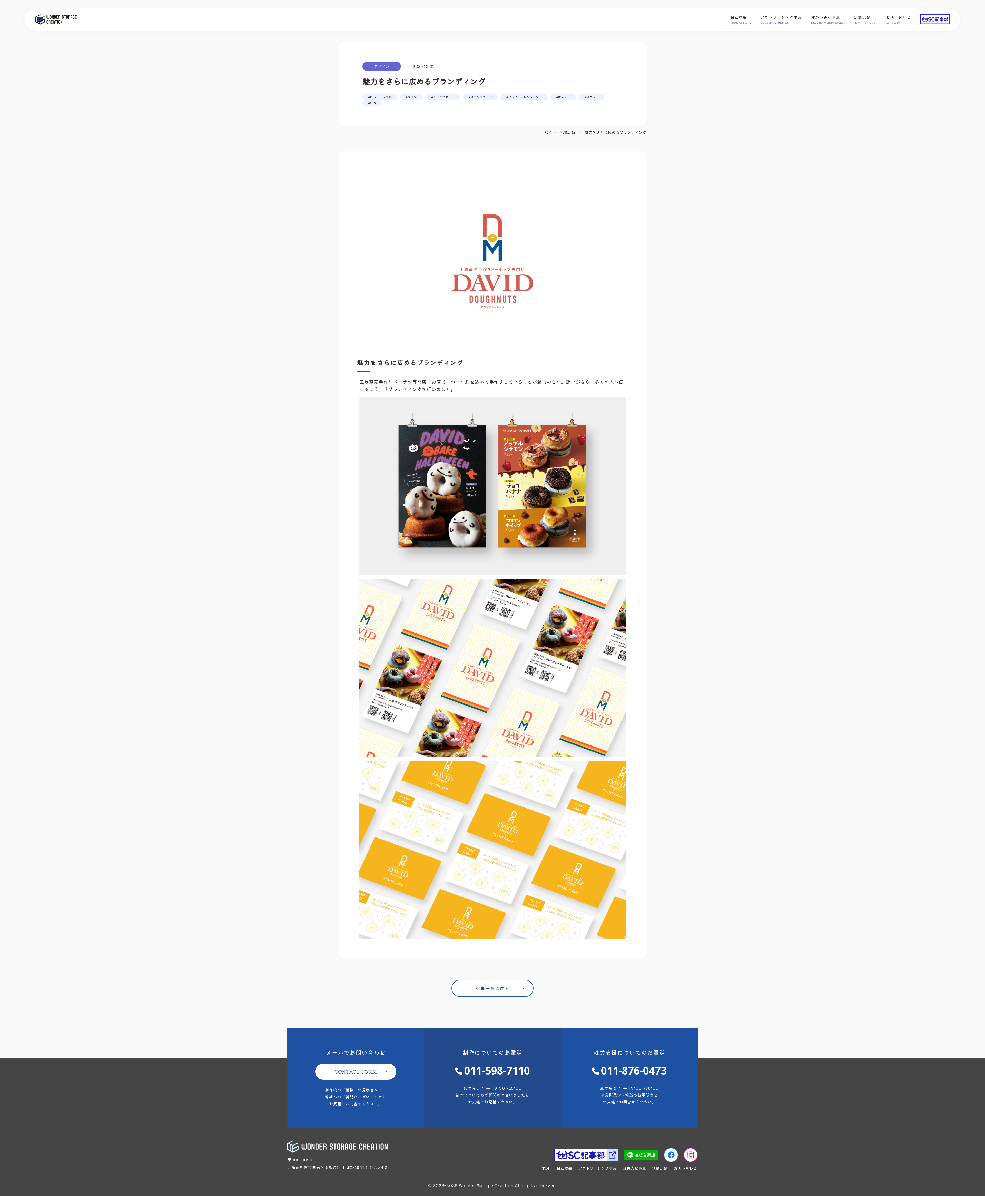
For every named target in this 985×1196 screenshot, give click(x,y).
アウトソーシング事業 (781, 19)
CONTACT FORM (355, 1071)
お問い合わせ (898, 19)
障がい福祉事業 (828, 19)
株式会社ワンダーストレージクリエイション (66, 19)
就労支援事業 (634, 1168)
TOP (546, 1168)
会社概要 (741, 19)
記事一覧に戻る (492, 988)
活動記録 (865, 19)
